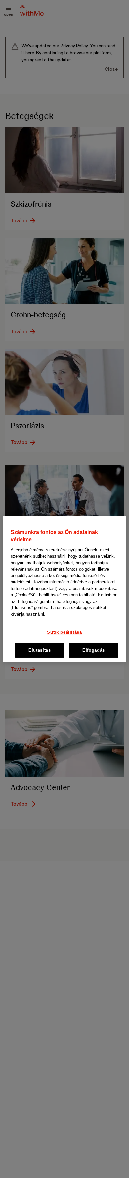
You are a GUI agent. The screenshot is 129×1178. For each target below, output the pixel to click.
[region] (64, 589)
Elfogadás (93, 650)
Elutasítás (39, 650)
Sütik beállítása (64, 632)
